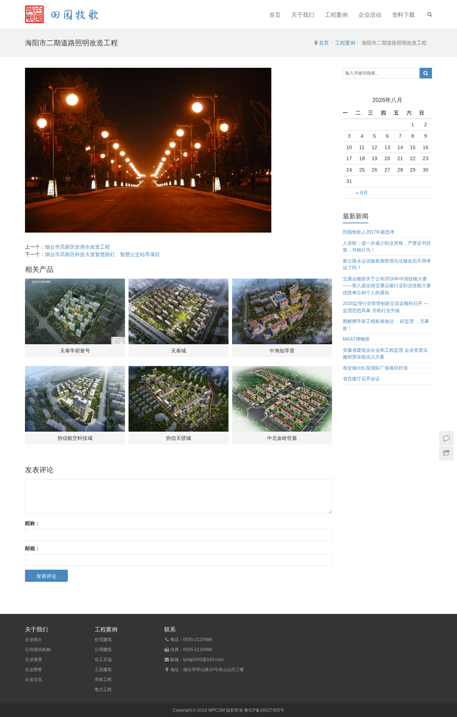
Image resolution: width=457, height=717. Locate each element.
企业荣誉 (33, 669)
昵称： (32, 523)
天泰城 (178, 351)
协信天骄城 (178, 438)
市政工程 (103, 679)
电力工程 (103, 689)
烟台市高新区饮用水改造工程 (77, 247)
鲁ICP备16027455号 (264, 710)
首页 (275, 15)
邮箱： (32, 548)
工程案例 (336, 15)
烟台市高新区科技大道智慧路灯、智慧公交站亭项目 (102, 254)
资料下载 (403, 15)
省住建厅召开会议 (361, 378)
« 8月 (362, 192)
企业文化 (33, 679)
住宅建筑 (103, 639)
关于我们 (302, 15)
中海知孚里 (282, 351)
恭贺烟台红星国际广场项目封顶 (375, 368)
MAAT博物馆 (356, 339)
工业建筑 (103, 669)
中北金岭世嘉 (282, 438)
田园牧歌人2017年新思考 (369, 232)
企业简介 (33, 639)
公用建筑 (103, 649)
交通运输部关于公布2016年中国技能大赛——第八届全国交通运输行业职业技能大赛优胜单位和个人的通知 (387, 285)
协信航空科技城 (74, 438)
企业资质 (33, 659)
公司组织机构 (38, 649)
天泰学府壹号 (75, 351)
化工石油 (103, 659)
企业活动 (369, 15)
